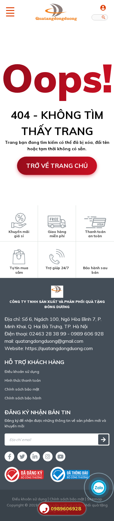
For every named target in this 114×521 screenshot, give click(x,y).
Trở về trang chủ (57, 165)
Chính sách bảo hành (23, 398)
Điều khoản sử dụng (22, 371)
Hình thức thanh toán (23, 380)
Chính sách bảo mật (22, 389)
